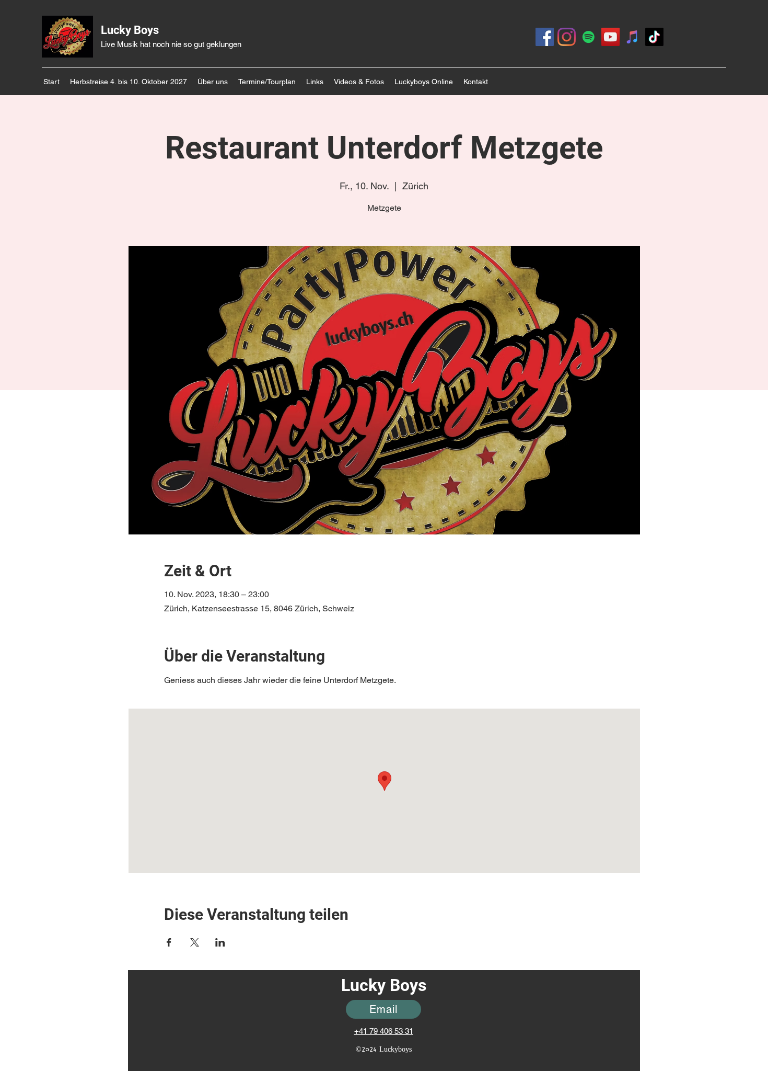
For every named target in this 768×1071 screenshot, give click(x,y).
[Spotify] (588, 37)
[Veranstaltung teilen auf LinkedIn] (220, 942)
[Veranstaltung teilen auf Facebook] (169, 942)
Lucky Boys (130, 30)
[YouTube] (610, 37)
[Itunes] (632, 37)
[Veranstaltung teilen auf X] (195, 942)
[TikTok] (654, 37)
